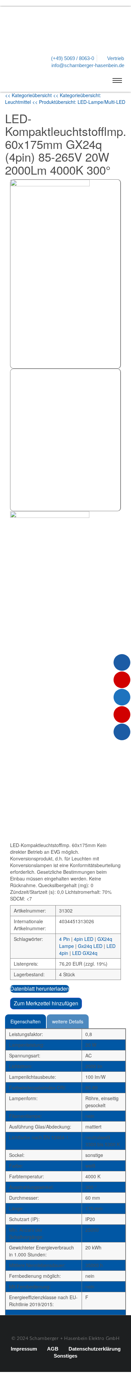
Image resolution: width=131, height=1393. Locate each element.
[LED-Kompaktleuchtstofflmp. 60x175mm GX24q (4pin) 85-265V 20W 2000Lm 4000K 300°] (65, 274)
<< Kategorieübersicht (29, 95)
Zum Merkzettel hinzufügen (46, 1003)
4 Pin (64, 939)
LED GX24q (84, 953)
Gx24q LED (90, 946)
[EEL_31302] (65, 440)
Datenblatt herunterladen (39, 988)
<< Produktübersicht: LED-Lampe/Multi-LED (78, 101)
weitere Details (67, 1021)
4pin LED (83, 939)
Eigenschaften (25, 1021)
